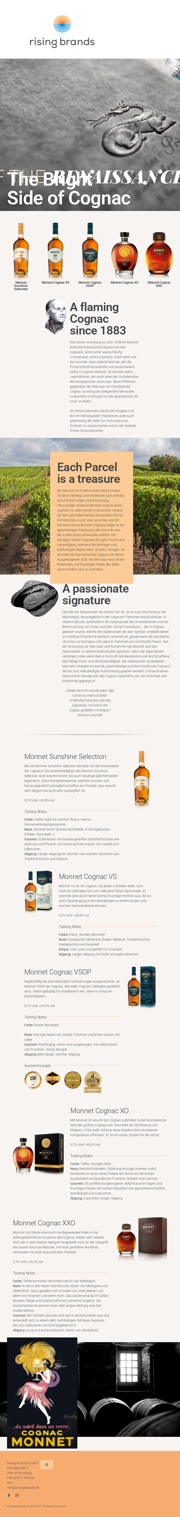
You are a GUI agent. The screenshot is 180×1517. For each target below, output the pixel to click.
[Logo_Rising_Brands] (62, 16)
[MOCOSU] (21, 224)
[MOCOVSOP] (90, 224)
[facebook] (9, 1495)
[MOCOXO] (125, 224)
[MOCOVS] (55, 224)
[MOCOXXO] (159, 224)
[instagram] (17, 1495)
